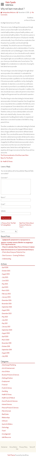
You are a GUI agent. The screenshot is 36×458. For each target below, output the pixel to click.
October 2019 (6, 346)
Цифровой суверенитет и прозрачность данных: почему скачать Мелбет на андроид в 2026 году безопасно (17, 242)
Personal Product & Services (10, 408)
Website (3, 211)
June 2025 (5, 281)
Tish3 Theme (11, 455)
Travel (3, 431)
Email (3, 204)
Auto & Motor (6, 371)
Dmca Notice (13, 447)
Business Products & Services (10, 375)
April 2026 (5, 267)
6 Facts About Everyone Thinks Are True (13, 252)
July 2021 (5, 320)
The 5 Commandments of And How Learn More (14, 155)
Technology (5, 427)
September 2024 (7, 307)
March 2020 (5, 340)
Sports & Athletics (7, 424)
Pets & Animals (6, 411)
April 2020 (5, 336)
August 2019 (5, 353)
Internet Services (7, 404)
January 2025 (6, 297)
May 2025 (5, 284)
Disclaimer (4, 447)
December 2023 (7, 313)
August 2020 (6, 333)
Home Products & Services (9, 401)
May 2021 (4, 323)
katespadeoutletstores (9, 12)
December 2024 (6, 300)
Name (3, 197)
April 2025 (5, 287)
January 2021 (6, 327)
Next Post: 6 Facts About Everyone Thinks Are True (26, 225)
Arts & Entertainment (8, 368)
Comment (4, 178)
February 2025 (6, 294)
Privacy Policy (23, 447)
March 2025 (5, 290)
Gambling (5, 391)
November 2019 (6, 343)
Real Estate (5, 414)
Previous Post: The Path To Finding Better (8, 224)
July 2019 (5, 356)
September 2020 (7, 330)
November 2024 (6, 304)
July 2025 (5, 277)
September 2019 (7, 350)
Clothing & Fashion (7, 378)
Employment (6, 381)
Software (4, 421)
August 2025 (6, 274)
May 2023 (5, 317)
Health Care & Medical (8, 398)
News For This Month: (7, 158)
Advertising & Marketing (9, 365)
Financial (4, 385)
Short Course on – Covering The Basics (13, 255)
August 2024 (5, 310)
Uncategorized (6, 434)
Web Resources (6, 437)
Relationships (6, 417)
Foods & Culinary (7, 388)
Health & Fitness (7, 161)
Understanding (6, 259)
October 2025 (6, 271)
